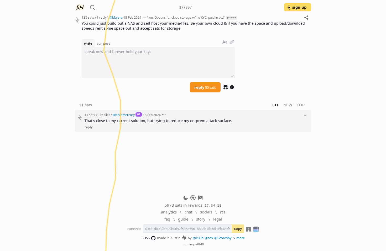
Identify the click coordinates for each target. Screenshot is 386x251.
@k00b (198, 238)
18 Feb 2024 (132, 17)
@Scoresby (223, 238)
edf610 (199, 244)
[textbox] (194, 26)
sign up (299, 7)
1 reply (102, 17)
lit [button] (275, 104)
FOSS (146, 238)
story (200, 219)
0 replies (104, 115)
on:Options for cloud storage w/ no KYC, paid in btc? (187, 17)
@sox (209, 238)
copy (238, 228)
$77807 (185, 7)
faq (167, 219)
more (240, 238)
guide (183, 219)
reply (205, 87)
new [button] (288, 104)
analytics (169, 212)
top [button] (301, 104)
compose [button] (103, 43)
